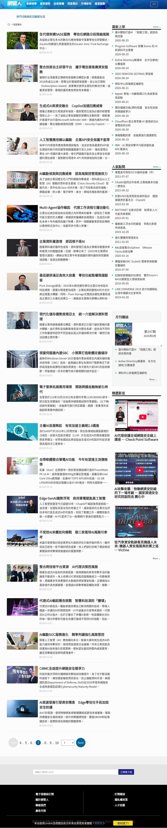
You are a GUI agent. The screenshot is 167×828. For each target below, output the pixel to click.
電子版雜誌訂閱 (43, 794)
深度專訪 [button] (72, 3)
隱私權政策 (120, 799)
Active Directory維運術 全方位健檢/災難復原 (137, 363)
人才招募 (118, 805)
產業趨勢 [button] (45, 3)
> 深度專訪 (16, 24)
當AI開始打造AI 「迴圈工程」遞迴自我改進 (137, 351)
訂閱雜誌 (118, 794)
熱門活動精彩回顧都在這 (30, 16)
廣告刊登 (39, 811)
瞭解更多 (100, 823)
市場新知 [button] (86, 3)
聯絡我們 (39, 805)
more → (157, 26)
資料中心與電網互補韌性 (132, 373)
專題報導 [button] (31, 3)
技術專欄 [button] (59, 3)
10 (57, 742)
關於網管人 (41, 799)
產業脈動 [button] (100, 3)
